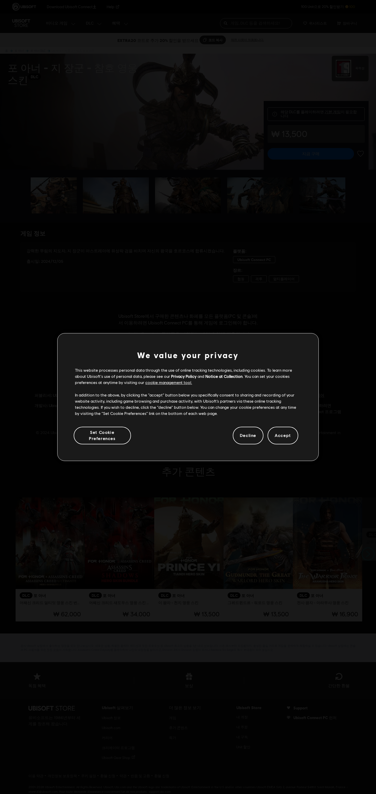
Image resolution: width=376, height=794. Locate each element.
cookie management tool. (168, 382)
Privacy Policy (183, 376)
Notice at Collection (223, 376)
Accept (283, 435)
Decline (248, 435)
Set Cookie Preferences (102, 435)
